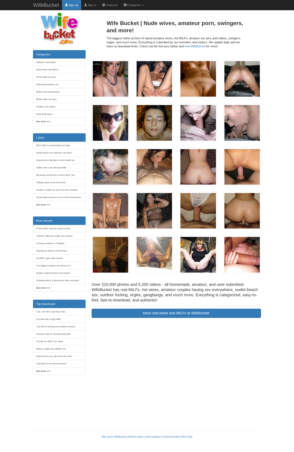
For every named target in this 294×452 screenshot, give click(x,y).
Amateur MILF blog (182, 436)
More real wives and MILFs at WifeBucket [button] (176, 313)
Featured (111, 5)
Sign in (91, 5)
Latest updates (153, 436)
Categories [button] (134, 5)
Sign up (73, 5)
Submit (166, 436)
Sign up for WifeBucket (114, 436)
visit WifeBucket (194, 46)
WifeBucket (46, 5)
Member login (135, 436)
